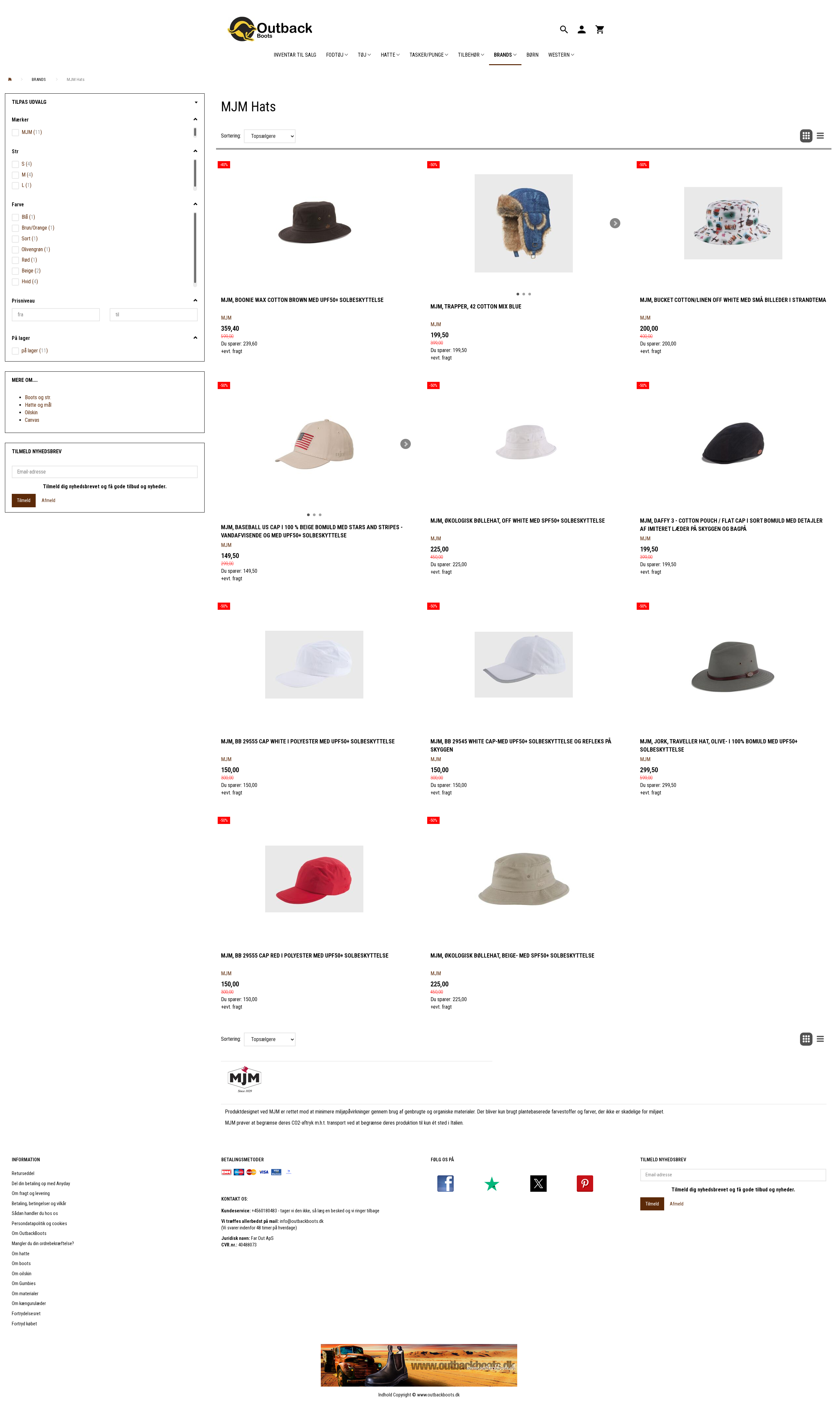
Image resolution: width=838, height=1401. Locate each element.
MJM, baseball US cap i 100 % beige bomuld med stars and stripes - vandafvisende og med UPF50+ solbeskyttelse (312, 531)
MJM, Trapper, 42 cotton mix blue (475, 306)
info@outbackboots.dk (301, 1221)
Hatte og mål (38, 405)
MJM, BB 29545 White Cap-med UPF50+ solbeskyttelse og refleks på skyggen (520, 745)
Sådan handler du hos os (35, 1213)
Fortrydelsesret (26, 1314)
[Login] (582, 29)
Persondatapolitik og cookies (39, 1223)
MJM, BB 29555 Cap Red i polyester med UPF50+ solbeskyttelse (305, 955)
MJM (226, 318)
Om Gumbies (24, 1283)
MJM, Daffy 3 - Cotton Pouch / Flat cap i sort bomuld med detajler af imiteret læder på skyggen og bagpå (731, 524)
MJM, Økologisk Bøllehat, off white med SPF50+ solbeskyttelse (517, 520)
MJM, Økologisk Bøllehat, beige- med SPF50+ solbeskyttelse (512, 955)
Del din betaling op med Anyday (41, 1183)
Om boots (21, 1263)
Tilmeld (23, 500)
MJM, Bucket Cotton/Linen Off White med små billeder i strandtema (733, 300)
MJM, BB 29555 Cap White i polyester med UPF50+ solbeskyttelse (308, 741)
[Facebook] (445, 1183)
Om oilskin (21, 1274)
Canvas (32, 420)
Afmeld (48, 500)
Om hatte (20, 1254)
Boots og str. (38, 397)
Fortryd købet (24, 1324)
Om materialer (25, 1294)
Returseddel (23, 1173)
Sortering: (231, 136)
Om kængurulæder (29, 1303)
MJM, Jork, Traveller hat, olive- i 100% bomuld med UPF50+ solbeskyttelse (718, 745)
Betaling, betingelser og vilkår (39, 1203)
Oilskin (31, 412)
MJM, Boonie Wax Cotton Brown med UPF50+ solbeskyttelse (302, 300)
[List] (820, 136)
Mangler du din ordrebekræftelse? (43, 1243)
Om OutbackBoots (29, 1233)
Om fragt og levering (31, 1193)
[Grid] (806, 136)
